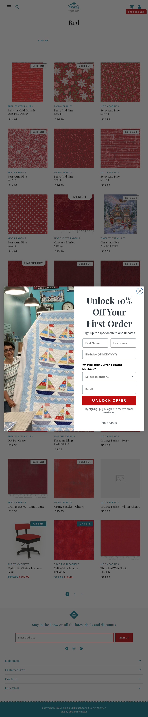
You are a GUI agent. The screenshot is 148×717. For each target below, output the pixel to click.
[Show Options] (132, 376)
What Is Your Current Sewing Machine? (102, 366)
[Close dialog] (140, 291)
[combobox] (108, 376)
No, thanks (109, 423)
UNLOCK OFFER (109, 400)
